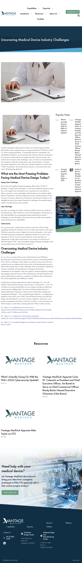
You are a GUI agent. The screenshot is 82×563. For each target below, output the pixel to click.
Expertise (30, 527)
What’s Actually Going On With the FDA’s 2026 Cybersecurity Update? (66, 126)
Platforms (69, 523)
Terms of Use (76, 560)
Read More (3, 383)
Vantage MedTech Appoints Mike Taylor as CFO (18, 432)
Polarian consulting (30, 301)
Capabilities (10, 527)
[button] (33, 8)
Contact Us (7, 532)
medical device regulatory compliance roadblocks (22, 276)
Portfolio (49, 527)
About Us (49, 523)
